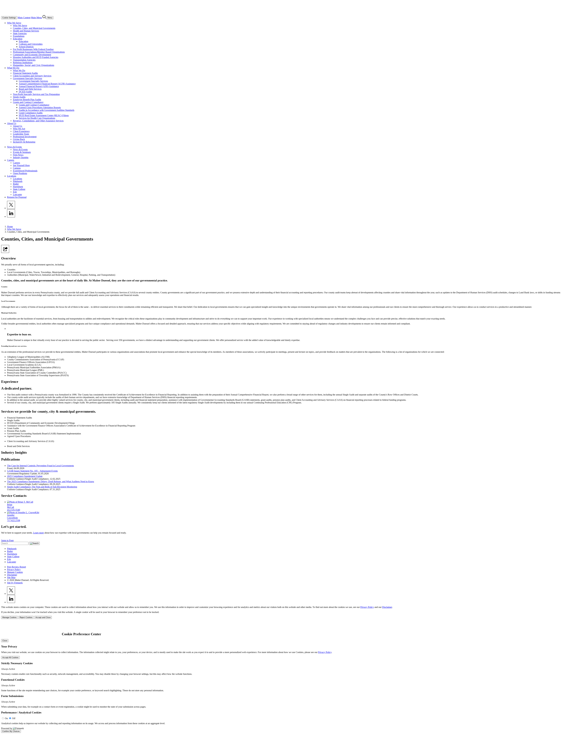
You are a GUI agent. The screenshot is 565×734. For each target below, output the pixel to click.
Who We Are (19, 128)
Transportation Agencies (24, 60)
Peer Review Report (16, 567)
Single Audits (19, 97)
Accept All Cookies (10, 657)
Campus (17, 168)
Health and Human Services (26, 31)
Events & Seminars (22, 152)
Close (4, 641)
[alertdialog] (282, 677)
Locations (11, 176)
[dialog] (282, 612)
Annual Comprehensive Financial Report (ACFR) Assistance (47, 83)
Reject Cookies (26, 617)
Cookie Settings (9, 18)
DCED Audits (25, 91)
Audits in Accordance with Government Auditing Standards (46, 110)
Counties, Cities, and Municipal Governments (34, 28)
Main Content (24, 17)
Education (17, 38)
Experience (9, 382)
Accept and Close (43, 617)
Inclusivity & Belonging (24, 142)
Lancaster (17, 194)
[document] (282, 677)
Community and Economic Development (32, 54)
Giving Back (19, 139)
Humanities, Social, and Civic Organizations (33, 65)
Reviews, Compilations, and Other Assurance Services (38, 120)
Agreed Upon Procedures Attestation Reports (40, 107)
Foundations (18, 36)
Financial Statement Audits (25, 73)
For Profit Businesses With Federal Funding (33, 49)
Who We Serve (14, 23)
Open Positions (20, 173)
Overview (8, 258)
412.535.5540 (13, 510)
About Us (11, 123)
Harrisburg (18, 186)
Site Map (11, 577)
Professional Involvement (24, 136)
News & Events (14, 147)
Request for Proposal (16, 197)
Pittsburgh (17, 181)
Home (10, 226)
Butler (16, 184)
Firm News (18, 155)
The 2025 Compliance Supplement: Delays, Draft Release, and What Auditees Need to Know (50, 481)
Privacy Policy (14, 569)
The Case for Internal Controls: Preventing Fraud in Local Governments (40, 465)
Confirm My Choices (11, 731)
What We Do (13, 68)
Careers (10, 160)
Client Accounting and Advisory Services (32, 76)
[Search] (44, 17)
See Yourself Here (21, 165)
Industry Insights (20, 157)
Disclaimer (12, 575)
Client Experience (21, 131)
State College (19, 189)
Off (13, 718)
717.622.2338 (13, 520)
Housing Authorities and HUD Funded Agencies (35, 57)
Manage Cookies (15, 572)
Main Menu (36, 17)
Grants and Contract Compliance (28, 102)
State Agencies (20, 33)
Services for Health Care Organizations (37, 118)
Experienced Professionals (25, 170)
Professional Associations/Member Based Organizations (39, 52)
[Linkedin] (11, 216)
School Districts (26, 46)
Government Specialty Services (27, 78)
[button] (5, 252)
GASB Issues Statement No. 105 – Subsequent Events (32, 471)
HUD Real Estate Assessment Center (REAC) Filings (44, 115)
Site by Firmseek (15, 582)
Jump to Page (7, 540)
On (6, 718)
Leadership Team (21, 134)
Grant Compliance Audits (31, 113)
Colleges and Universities (31, 44)
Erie (15, 192)
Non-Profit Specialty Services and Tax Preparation (36, 94)
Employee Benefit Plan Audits (27, 99)
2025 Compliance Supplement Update (25, 476)
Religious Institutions (23, 62)
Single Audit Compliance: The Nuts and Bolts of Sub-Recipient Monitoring (42, 487)
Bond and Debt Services (30, 89)
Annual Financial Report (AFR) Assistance (39, 86)
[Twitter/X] (11, 208)
